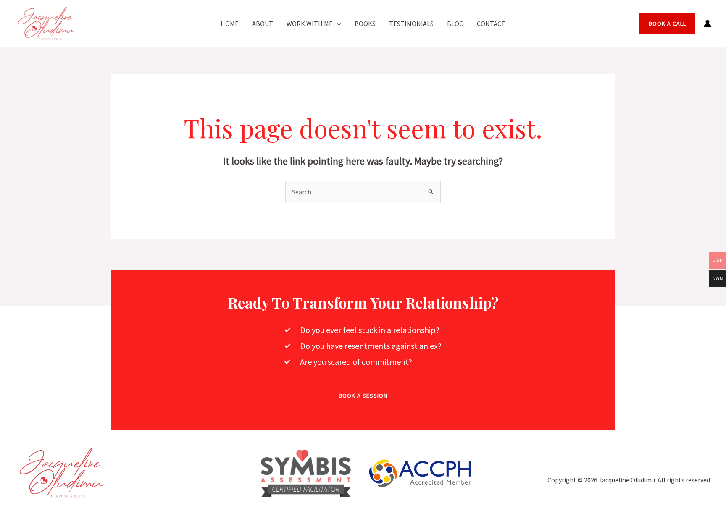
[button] (337, 23)
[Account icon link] (707, 23)
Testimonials (411, 23)
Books (365, 23)
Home (230, 23)
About (262, 23)
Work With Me (310, 23)
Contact (491, 23)
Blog (455, 23)
